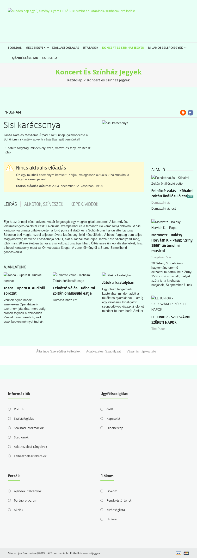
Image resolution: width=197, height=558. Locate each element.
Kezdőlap (74, 80)
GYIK (109, 409)
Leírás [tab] (10, 204)
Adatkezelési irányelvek (30, 446)
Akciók (18, 510)
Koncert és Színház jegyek (123, 48)
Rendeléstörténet (118, 500)
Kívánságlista (115, 510)
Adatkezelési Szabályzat (103, 351)
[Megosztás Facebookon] (190, 112)
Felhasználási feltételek (30, 456)
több (8, 152)
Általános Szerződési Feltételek (58, 351)
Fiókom (111, 491)
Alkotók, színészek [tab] (43, 204)
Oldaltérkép (114, 428)
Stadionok (21, 437)
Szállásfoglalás (65, 48)
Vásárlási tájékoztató (141, 351)
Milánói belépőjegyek (165, 48)
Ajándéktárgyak (25, 58)
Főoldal (15, 48)
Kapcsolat (50, 58)
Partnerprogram (25, 500)
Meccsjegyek (35, 48)
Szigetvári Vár (161, 257)
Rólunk (19, 409)
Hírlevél (111, 519)
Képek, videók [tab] (84, 204)
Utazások (90, 48)
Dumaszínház (161, 202)
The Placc (158, 329)
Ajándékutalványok (28, 491)
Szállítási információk (29, 428)
